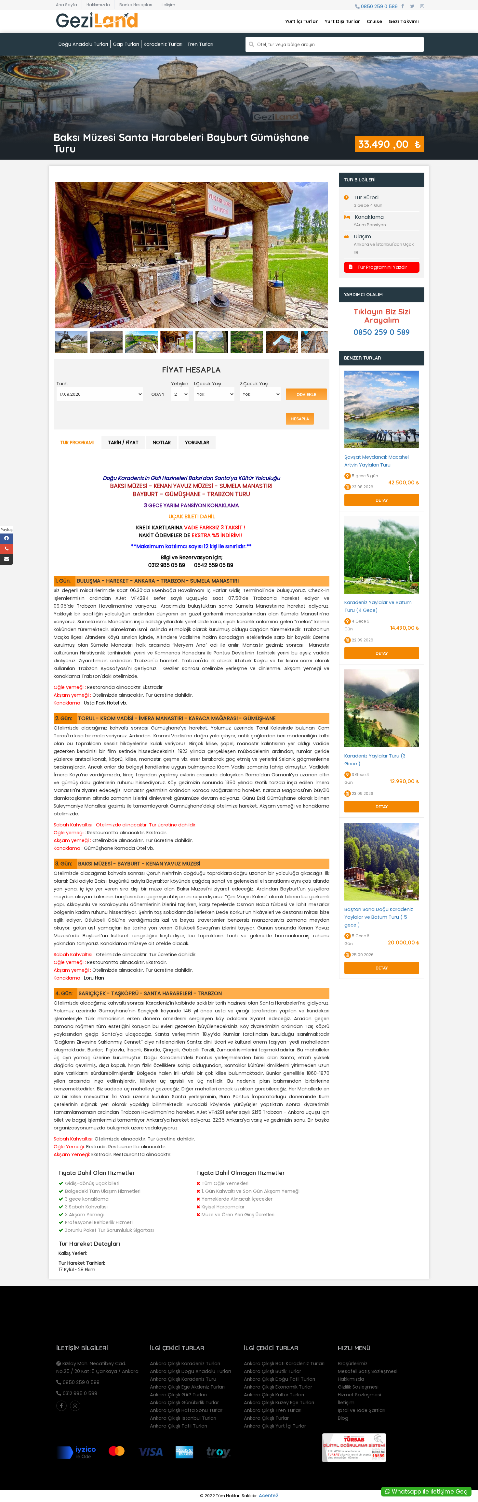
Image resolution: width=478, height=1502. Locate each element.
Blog (343, 1418)
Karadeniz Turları (163, 44)
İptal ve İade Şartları (361, 1410)
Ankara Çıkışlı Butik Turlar (272, 1371)
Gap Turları (126, 44)
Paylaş (7, 529)
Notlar (162, 442)
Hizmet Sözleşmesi (359, 1394)
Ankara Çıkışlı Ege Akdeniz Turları (187, 1387)
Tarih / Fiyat (123, 442)
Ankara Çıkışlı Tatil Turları (178, 1426)
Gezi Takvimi (404, 21)
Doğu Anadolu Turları (83, 44)
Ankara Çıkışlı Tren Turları (272, 1410)
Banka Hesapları (135, 4)
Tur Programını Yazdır (382, 267)
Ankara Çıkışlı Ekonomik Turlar (278, 1387)
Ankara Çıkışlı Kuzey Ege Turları (279, 1402)
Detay (382, 500)
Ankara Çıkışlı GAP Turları (178, 1394)
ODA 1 (157, 394)
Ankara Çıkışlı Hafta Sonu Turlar (186, 1410)
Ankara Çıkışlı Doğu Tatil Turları (279, 1379)
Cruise (374, 21)
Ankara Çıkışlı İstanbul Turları (183, 1418)
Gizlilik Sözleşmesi (358, 1387)
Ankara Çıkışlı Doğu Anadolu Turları (190, 1371)
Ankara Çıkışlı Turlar (266, 1418)
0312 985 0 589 (80, 1393)
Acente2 (268, 1495)
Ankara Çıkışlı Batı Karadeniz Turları (284, 1363)
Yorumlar (197, 442)
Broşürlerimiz (352, 1363)
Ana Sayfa (66, 4)
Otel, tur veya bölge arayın (286, 44)
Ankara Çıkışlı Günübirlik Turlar (184, 1402)
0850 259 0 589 (379, 6)
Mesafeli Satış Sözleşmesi (367, 1371)
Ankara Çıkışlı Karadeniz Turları (185, 1363)
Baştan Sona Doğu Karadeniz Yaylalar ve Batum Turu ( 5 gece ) (378, 917)
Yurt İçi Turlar (301, 21)
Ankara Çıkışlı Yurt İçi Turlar (275, 1426)
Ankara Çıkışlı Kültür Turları (274, 1394)
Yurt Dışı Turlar (342, 21)
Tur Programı (77, 442)
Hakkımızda (98, 4)
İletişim (168, 4)
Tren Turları (200, 44)
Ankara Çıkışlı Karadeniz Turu (183, 1379)
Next (339, 261)
